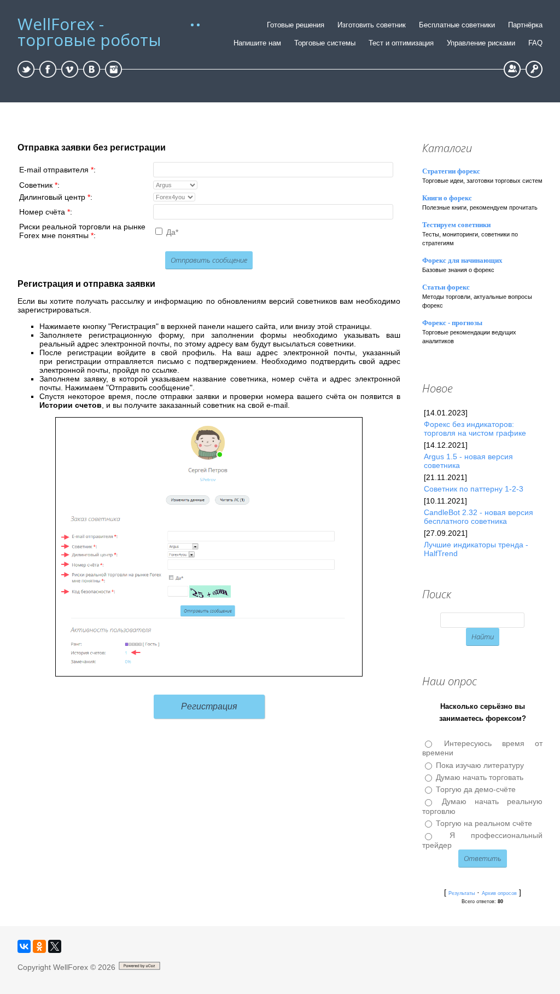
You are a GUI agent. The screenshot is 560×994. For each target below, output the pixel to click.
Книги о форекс (447, 198)
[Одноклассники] (39, 946)
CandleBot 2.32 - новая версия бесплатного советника (478, 516)
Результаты (461, 893)
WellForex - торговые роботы (89, 32)
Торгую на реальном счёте (484, 823)
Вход (534, 69)
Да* (172, 232)
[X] (54, 946)
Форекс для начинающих (462, 260)
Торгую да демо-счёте (476, 789)
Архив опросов (499, 893)
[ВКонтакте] (24, 946)
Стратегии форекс (451, 171)
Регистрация (512, 69)
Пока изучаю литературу (480, 765)
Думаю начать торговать (479, 777)
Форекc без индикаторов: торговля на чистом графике (475, 428)
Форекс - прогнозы (452, 323)
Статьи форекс (446, 287)
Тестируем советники (456, 225)
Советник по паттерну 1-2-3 (473, 488)
